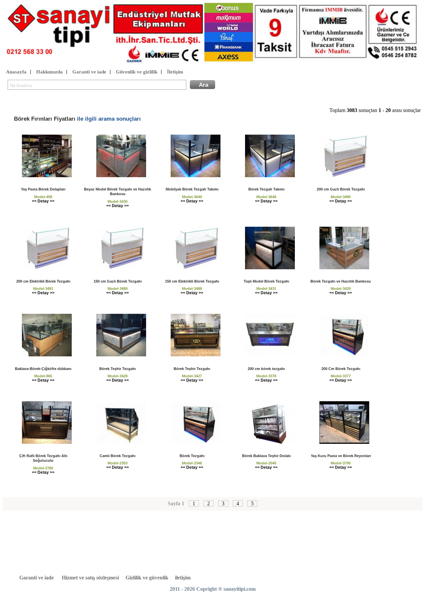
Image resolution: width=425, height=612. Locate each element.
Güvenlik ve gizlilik (136, 71)
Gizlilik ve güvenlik (147, 577)
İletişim (175, 71)
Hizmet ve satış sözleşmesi (90, 577)
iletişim (183, 577)
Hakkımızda (49, 71)
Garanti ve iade (89, 71)
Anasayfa (16, 71)
